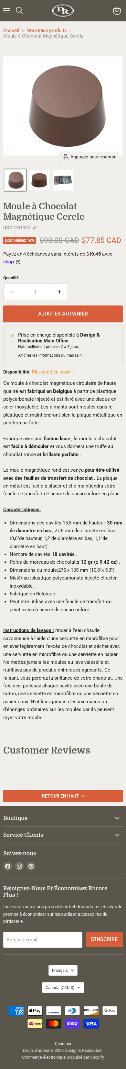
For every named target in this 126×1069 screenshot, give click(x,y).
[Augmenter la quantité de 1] (59, 291)
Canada (60, 987)
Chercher (63, 1043)
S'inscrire (104, 939)
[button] (15, 180)
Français (60, 970)
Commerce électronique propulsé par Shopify (63, 1057)
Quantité (11, 277)
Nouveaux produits (46, 30)
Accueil (11, 30)
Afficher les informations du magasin (50, 355)
